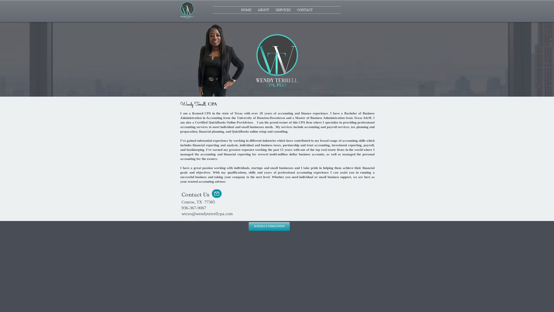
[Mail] (217, 193)
